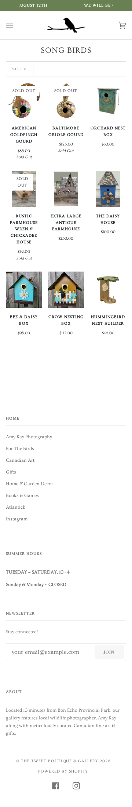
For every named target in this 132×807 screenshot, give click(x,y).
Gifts (11, 472)
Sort (16, 69)
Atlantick (15, 507)
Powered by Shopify (63, 771)
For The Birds (20, 448)
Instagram (16, 519)
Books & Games (22, 495)
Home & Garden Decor (29, 483)
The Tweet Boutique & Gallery (59, 761)
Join (109, 652)
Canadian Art (20, 460)
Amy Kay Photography (29, 436)
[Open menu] (17, 25)
